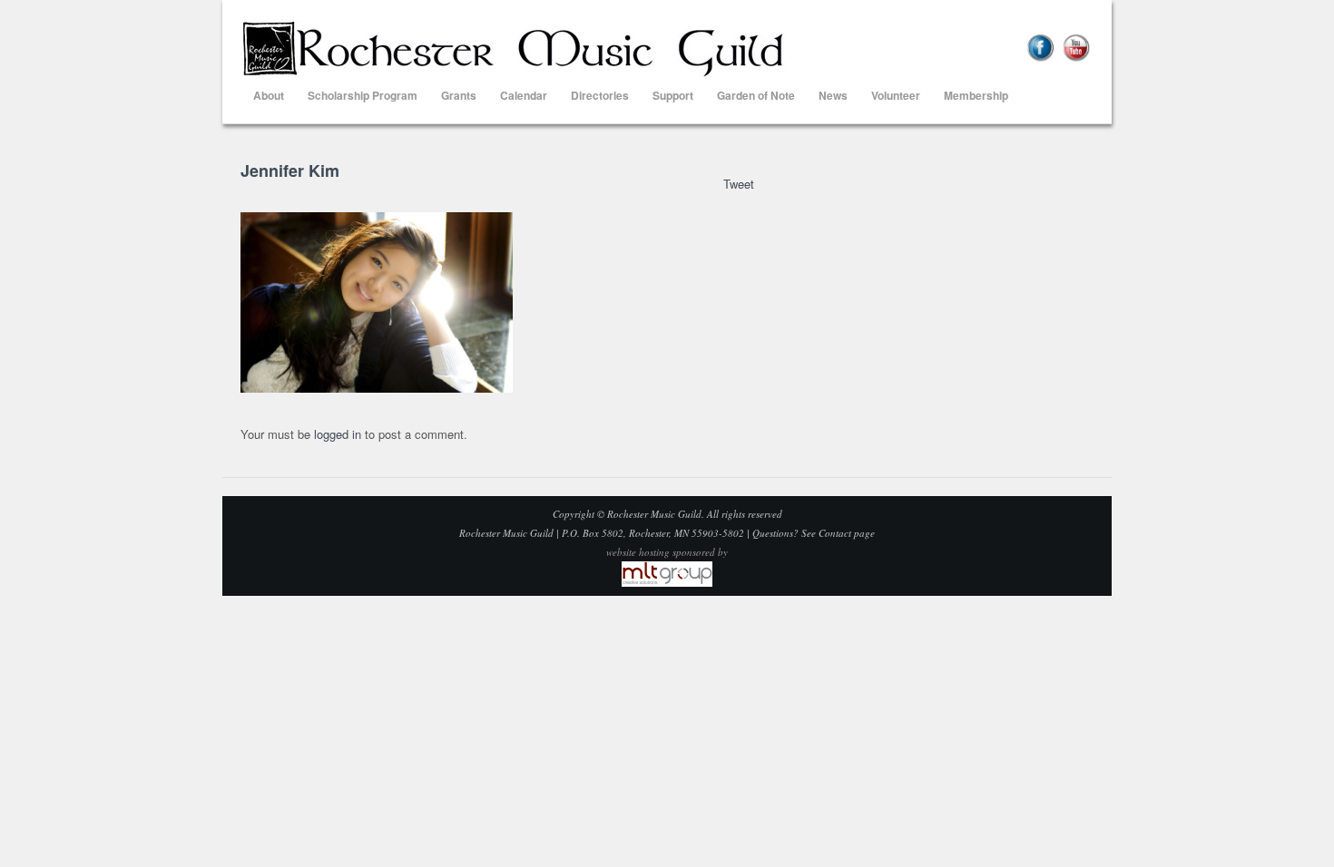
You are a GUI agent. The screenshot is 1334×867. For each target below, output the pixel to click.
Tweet (738, 183)
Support (672, 95)
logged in (337, 434)
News (833, 95)
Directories (600, 95)
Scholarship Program (362, 95)
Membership (976, 95)
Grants (458, 95)
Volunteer (895, 95)
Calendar (523, 95)
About (268, 95)
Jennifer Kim (289, 170)
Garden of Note (756, 95)
